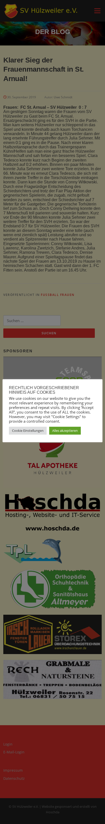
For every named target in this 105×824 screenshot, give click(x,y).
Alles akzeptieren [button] (65, 430)
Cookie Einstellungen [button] (28, 430)
